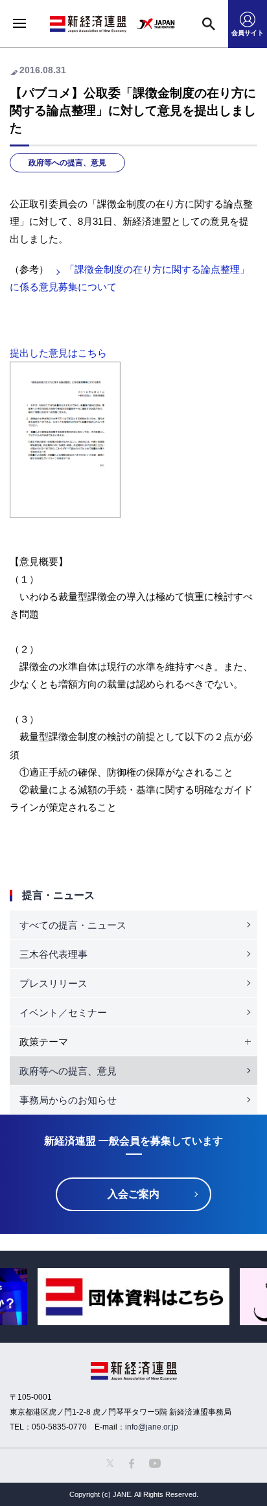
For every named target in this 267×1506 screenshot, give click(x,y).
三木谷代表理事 (53, 954)
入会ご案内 (133, 1193)
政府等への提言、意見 (67, 162)
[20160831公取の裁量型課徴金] (65, 370)
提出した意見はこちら (58, 352)
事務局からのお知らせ (68, 1100)
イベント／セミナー (63, 1012)
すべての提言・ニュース (72, 925)
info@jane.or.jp (151, 1426)
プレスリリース (53, 983)
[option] (133, 1297)
